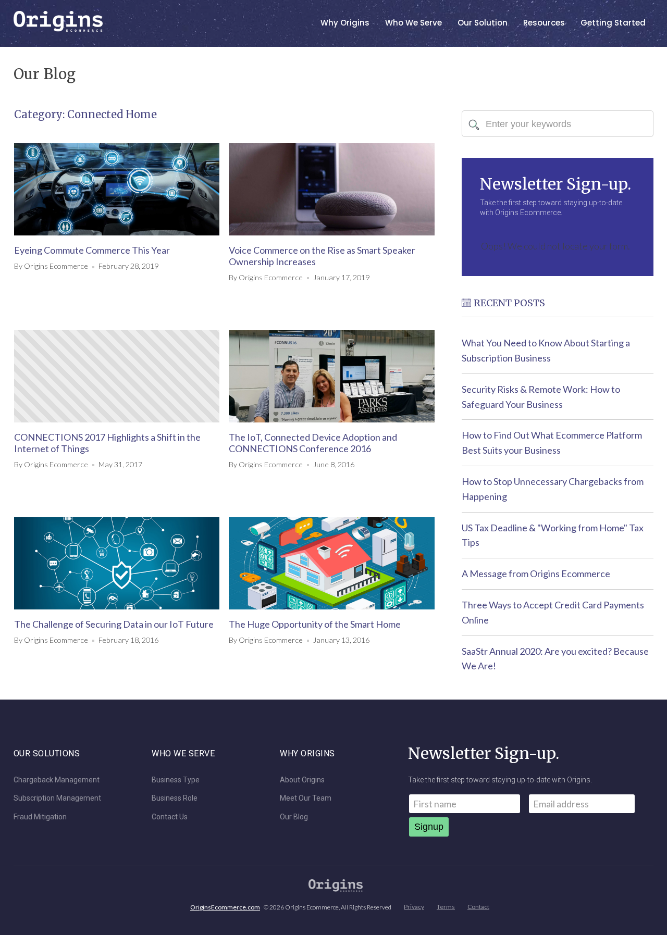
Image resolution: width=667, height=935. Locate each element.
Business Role (174, 798)
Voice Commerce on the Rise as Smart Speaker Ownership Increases (322, 256)
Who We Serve (413, 22)
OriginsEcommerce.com (225, 907)
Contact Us (170, 817)
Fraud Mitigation (40, 817)
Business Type (176, 780)
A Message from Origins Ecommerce (536, 573)
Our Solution (483, 22)
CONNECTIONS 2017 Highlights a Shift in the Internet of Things (107, 443)
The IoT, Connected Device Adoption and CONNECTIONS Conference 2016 (313, 443)
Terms (446, 907)
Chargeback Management (57, 780)
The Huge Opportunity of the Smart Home (315, 624)
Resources (544, 22)
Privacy (414, 907)
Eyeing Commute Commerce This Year (92, 250)
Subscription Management (57, 798)
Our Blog (294, 817)
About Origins (302, 780)
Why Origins (344, 22)
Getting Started (613, 22)
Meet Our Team (305, 798)
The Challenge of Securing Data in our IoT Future (114, 624)
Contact (478, 907)
